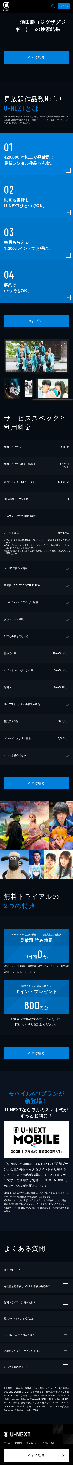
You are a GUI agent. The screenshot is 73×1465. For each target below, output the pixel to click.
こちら (63, 550)
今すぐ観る (36, 57)
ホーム (7, 1443)
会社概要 (18, 1443)
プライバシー (32, 1443)
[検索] (53, 6)
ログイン (64, 6)
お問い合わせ (49, 1443)
